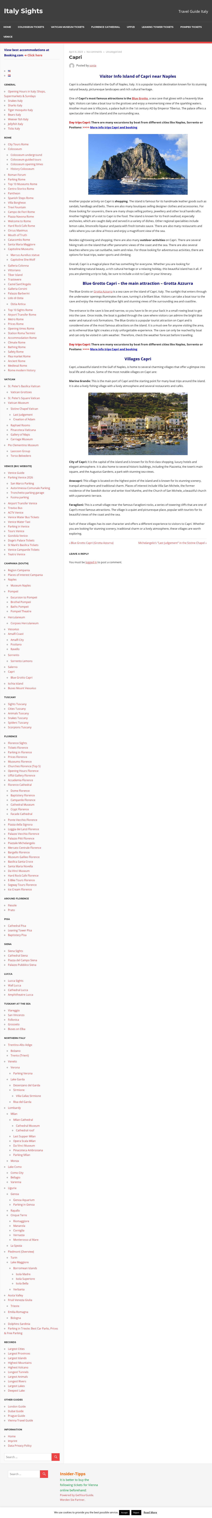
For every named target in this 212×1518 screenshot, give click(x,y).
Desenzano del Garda (26, 1085)
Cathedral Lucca (18, 990)
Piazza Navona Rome (21, 216)
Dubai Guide (16, 1411)
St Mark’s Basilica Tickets (23, 545)
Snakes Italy (15, 101)
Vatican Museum (18, 403)
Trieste (15, 1306)
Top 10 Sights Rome (20, 310)
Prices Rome (16, 324)
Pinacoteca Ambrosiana (28, 1150)
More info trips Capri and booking (113, 127)
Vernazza (19, 1235)
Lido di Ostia (15, 298)
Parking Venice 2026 (20, 477)
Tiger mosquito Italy (20, 110)
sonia (92, 65)
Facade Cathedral (21, 814)
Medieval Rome (17, 365)
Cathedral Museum (22, 804)
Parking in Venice (18, 526)
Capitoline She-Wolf (23, 259)
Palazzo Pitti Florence (21, 838)
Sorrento (13, 655)
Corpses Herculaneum (25, 623)
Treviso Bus (15, 508)
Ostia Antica (18, 304)
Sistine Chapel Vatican (24, 409)
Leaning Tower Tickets (157, 27)
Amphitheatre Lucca (20, 994)
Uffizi (131, 27)
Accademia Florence (20, 780)
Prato (11, 910)
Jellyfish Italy (15, 124)
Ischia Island (15, 683)
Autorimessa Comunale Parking (30, 488)
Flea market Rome (19, 356)
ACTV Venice (15, 512)
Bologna (16, 1318)
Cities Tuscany (17, 709)
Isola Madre (23, 1274)
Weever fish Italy (18, 119)
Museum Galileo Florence (24, 857)
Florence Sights (17, 743)
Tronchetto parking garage (27, 493)
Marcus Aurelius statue (25, 255)
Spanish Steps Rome (20, 198)
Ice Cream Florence (20, 889)
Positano (16, 644)
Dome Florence (20, 791)
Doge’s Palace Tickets (21, 540)
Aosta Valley (15, 1295)
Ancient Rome (16, 361)
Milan (14, 1114)
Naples (12, 579)
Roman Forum (17, 175)
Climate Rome (16, 342)
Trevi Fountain (17, 207)
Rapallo (15, 1210)
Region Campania (19, 570)
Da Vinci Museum (19, 871)
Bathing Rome (17, 347)
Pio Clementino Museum (23, 445)
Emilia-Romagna (18, 1312)
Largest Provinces (19, 1353)
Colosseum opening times (27, 164)
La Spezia (16, 1245)
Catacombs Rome (19, 240)
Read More (150, 1512)
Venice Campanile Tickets (23, 550)
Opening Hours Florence (23, 771)
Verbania (19, 1289)
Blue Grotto (140, 98)
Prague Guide (16, 1416)
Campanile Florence (23, 800)
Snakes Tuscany (18, 718)
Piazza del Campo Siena (22, 960)
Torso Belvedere (21, 456)
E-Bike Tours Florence (21, 880)
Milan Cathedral (23, 1120)
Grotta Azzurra (103, 291)
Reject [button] (136, 1512)
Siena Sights (15, 951)
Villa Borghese (17, 202)
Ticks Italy (14, 128)
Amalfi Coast (16, 634)
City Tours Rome (18, 144)
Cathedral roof (25, 1130)
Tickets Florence (18, 747)
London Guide (17, 1406)
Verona (15, 1067)
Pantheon (14, 193)
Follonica (13, 1019)
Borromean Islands (25, 1268)
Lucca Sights (15, 981)
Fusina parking (20, 497)
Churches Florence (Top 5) (24, 766)
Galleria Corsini (17, 289)
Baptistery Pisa (17, 935)
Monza (15, 1161)
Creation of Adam (24, 419)
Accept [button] (124, 1512)
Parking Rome (16, 179)
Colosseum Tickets (31, 27)
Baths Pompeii (20, 606)
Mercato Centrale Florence (24, 848)
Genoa (15, 1194)
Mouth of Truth (17, 235)
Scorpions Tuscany (19, 727)
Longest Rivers (17, 1381)
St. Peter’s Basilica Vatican (24, 386)
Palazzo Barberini (18, 293)
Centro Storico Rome (21, 189)
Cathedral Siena (18, 955)
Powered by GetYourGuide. (77, 1495)
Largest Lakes (16, 1386)
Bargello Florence (19, 852)
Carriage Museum (22, 439)
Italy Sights (23, 11)
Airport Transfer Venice (22, 503)
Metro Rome (16, 319)
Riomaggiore (21, 1221)
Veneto (12, 1061)
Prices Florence (17, 757)
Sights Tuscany (17, 704)
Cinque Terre (19, 1215)
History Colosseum (22, 169)
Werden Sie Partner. (72, 1500)
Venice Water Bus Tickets (23, 517)
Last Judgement (23, 414)
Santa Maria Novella (20, 866)
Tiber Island (15, 275)
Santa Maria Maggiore (21, 244)
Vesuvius (13, 629)
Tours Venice (16, 531)
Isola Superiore (25, 1279)
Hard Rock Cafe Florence (23, 875)
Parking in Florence (20, 752)
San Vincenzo (16, 1015)
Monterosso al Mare (25, 1240)
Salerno (13, 667)
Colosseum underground (26, 155)
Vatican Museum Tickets (67, 27)
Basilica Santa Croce (20, 861)
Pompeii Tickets (191, 27)
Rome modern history (21, 370)
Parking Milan (21, 1155)
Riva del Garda (22, 1102)
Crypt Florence (20, 809)
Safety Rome (16, 352)
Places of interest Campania (25, 575)
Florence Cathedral (105, 27)
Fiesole (12, 905)
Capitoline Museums (20, 249)
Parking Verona (22, 1073)
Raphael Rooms (20, 425)
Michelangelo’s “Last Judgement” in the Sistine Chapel (171, 543)
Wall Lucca (14, 985)
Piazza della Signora (20, 824)
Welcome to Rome (19, 221)
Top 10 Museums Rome (22, 184)
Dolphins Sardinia (19, 1324)
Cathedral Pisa (17, 926)
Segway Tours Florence (22, 885)
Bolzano (16, 1051)
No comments (94, 51)
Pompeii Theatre (21, 611)
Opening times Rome (21, 328)
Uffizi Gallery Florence (21, 775)
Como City (17, 1173)
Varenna (16, 1182)
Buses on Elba (16, 1029)
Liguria (12, 1188)
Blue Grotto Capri (21, 677)
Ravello (15, 649)
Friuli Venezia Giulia (20, 1300)
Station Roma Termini (21, 333)
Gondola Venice (18, 536)
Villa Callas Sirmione (28, 1096)
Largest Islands (17, 1358)
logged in (91, 562)
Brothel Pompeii (21, 602)
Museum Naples (21, 585)
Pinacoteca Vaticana (23, 430)
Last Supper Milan (24, 1136)
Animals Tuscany (18, 713)
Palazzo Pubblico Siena (22, 965)
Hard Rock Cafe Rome (21, 226)
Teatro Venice (16, 554)
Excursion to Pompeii (24, 597)
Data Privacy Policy (19, 1445)
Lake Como (15, 1167)
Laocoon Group (20, 451)
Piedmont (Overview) (21, 1251)
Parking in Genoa (24, 1204)
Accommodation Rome (22, 338)
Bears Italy (14, 114)
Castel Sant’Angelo (19, 284)
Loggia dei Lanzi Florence (23, 829)
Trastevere (14, 279)
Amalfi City (17, 640)
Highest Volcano (18, 1367)
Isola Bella (22, 1283)
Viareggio (14, 1010)
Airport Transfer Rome (22, 314)
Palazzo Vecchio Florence (23, 834)
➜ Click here (33, 55)
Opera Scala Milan (24, 1141)
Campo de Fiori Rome (21, 212)
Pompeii (13, 591)
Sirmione (19, 1090)
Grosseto (14, 1024)
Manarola (19, 1226)
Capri (11, 671)
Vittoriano (14, 270)
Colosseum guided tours (26, 159)
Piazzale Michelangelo (21, 843)
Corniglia (18, 1230)
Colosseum (15, 149)
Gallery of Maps (20, 434)
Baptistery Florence (23, 795)
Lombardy (14, 1108)
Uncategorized (114, 51)
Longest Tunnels (18, 1372)
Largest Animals (18, 1377)
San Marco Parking (22, 483)
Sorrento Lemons (21, 661)
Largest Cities (16, 1349)
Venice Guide (16, 473)
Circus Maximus (18, 230)
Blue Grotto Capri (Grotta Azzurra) (92, 543)
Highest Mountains (20, 1363)
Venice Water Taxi (19, 522)
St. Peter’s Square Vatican (24, 398)
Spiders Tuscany (18, 722)
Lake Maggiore (20, 1262)
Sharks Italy (15, 105)
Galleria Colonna (18, 265)
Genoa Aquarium (24, 1200)
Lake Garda (18, 1079)
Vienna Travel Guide (20, 1420)
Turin (14, 1257)
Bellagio (15, 1177)
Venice (7, 36)
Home (7, 27)
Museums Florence (20, 761)
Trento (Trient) (20, 1055)
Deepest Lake (16, 1390)
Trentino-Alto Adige (20, 1045)
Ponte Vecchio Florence (22, 820)
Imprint (12, 1441)
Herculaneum (16, 617)
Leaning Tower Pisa (20, 930)
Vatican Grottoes (21, 392)
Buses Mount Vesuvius (22, 688)
